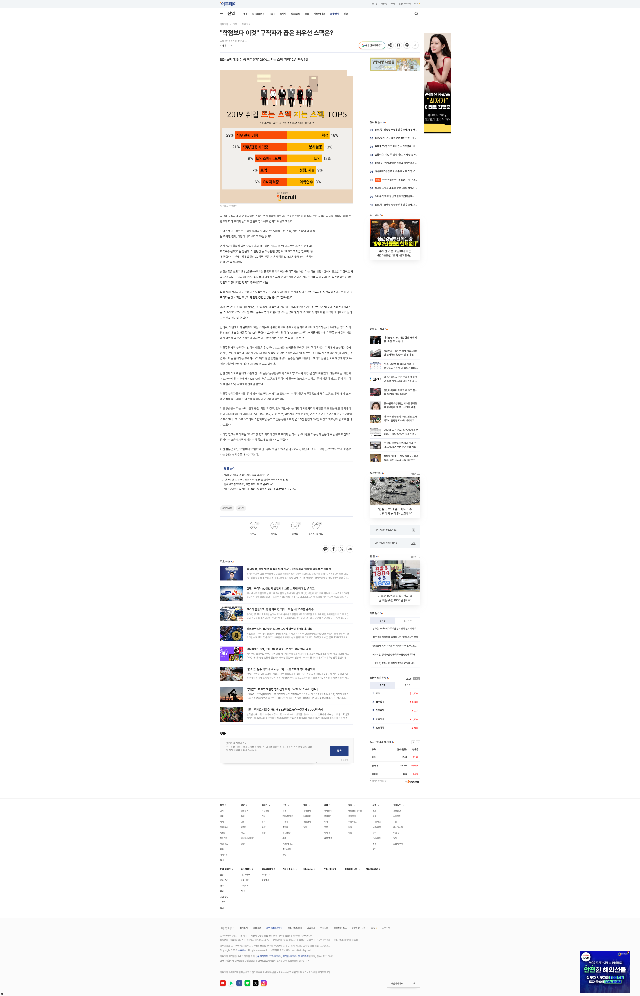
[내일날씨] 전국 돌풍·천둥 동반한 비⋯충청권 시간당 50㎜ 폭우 (407, 137)
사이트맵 (386, 928)
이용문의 (324, 928)
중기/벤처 (334, 13)
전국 (374, 833)
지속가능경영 (372, 869)
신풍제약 (380, 719)
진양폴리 (380, 710)
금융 (243, 805)
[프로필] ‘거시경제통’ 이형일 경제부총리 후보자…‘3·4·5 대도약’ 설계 (408, 162)
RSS (416, 4)
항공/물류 (295, 13)
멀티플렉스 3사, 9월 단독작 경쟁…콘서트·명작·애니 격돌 (279, 649)
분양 (263, 827)
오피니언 (397, 805)
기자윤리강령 (275, 956)
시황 (222, 816)
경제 (305, 805)
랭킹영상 (265, 880)
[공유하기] (390, 45)
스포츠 (223, 902)
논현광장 (397, 816)
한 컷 (243, 891)
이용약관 (257, 928)
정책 (263, 822)
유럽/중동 (328, 838)
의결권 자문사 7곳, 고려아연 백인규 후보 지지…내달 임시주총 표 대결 (400, 381)
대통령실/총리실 (355, 811)
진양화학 (380, 727)
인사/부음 (376, 838)
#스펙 (241, 508)
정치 (350, 805)
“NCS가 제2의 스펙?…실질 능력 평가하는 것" (246, 475)
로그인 (374, 4)
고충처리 (311, 928)
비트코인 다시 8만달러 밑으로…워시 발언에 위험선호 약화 (279, 629)
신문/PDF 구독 (405, 4)
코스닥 (407, 685)
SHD (378, 693)
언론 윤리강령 (261, 956)
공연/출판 (224, 896)
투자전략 (408, 621)
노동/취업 (376, 827)
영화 (222, 885)
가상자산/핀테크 (247, 838)
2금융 (243, 827)
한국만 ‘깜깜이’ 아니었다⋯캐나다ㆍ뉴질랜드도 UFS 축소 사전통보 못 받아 (415, 179)
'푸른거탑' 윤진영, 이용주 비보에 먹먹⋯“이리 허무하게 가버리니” (407, 171)
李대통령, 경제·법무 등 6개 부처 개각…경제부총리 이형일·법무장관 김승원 (289, 569)
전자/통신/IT (258, 13)
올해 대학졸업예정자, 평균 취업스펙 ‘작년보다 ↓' (248, 484)
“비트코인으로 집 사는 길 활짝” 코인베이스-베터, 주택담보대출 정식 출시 (260, 489)
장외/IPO (224, 827)
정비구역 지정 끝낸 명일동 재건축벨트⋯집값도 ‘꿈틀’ (401, 196)
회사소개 (244, 928)
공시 (222, 811)
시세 (222, 822)
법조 (374, 811)
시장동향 (265, 811)
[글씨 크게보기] (415, 45)
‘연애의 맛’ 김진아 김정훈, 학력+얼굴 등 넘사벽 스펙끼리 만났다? (256, 479)
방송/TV (224, 880)
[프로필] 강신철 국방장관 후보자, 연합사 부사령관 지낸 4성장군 (406, 129)
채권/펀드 (224, 844)
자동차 (272, 13)
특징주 (383, 621)
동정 (374, 844)
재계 (245, 13)
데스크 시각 (398, 827)
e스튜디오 (266, 874)
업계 (263, 816)
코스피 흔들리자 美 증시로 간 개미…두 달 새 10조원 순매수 (280, 609)
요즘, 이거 (245, 880)
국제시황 (223, 855)
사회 (374, 805)
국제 (326, 805)
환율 (222, 849)
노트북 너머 (398, 844)
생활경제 (307, 822)
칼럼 (395, 838)
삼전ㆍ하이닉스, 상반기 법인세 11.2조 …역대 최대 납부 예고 (281, 588)
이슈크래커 (245, 874)
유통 (307, 13)
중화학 (283, 13)
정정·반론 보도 (340, 928)
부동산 (265, 805)
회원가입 (383, 4)
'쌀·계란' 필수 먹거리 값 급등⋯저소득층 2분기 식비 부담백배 (281, 669)
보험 (242, 822)
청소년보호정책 (295, 928)
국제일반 (328, 816)
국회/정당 (352, 816)
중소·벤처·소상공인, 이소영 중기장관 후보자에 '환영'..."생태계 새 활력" (400, 407)
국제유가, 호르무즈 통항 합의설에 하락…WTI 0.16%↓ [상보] (282, 689)
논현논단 (397, 811)
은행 (242, 816)
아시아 (327, 833)
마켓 (222, 805)
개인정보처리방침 (274, 928)
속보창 (393, 4)
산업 (231, 13)
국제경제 (328, 811)
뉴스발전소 (246, 869)
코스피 (383, 685)
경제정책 (307, 811)
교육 (374, 816)
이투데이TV (267, 869)
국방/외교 (352, 822)
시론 (395, 822)
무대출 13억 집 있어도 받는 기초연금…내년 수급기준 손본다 (404, 146)
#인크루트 (227, 508)
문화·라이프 (225, 869)
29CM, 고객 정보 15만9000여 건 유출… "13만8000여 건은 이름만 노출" (401, 433)
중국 (326, 827)
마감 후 (396, 833)
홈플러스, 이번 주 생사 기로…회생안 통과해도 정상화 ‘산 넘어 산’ (407, 154)
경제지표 (307, 816)
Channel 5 (309, 869)
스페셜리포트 (288, 869)
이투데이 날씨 (351, 869)
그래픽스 (244, 885)
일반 (346, 13)
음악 (222, 891)
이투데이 (224, 24)
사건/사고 (376, 822)
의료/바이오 (319, 13)
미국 (326, 822)
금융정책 (244, 811)
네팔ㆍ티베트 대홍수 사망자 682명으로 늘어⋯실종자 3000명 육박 (285, 709)
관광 (222, 874)
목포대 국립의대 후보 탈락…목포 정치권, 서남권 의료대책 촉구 (405, 187)
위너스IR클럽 (330, 869)
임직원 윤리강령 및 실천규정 (296, 956)
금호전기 (380, 701)
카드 (242, 833)
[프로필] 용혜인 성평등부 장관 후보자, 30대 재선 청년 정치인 (405, 204)
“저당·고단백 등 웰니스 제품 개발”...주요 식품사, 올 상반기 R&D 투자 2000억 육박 (400, 367)
